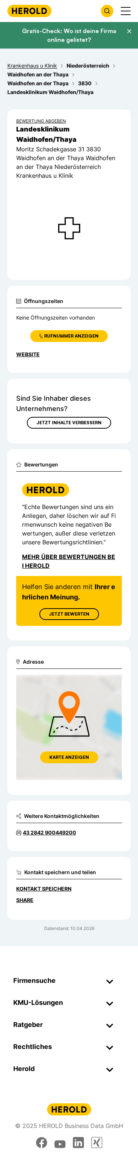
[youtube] (60, 1142)
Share (24, 900)
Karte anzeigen (69, 757)
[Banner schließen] (129, 31)
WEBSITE (28, 354)
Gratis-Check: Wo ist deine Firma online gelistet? (69, 35)
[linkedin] (78, 1142)
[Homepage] (29, 11)
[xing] (96, 1142)
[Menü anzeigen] (126, 11)
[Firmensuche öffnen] (107, 11)
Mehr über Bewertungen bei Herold (68, 561)
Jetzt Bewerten (69, 614)
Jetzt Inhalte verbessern (69, 422)
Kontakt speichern (43, 889)
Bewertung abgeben (41, 121)
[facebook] (41, 1142)
